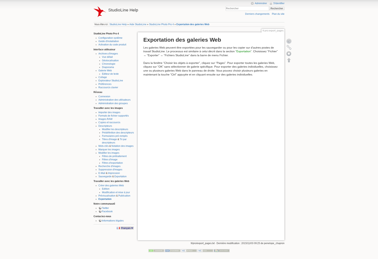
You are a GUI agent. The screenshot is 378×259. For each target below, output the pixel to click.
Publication (124, 195)
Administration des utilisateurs (114, 99)
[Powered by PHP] (173, 250)
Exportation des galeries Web (192, 24)
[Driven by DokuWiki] (222, 250)
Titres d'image (109, 139)
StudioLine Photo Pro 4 (161, 24)
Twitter (105, 208)
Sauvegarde (105, 176)
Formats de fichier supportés (113, 115)
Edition (105, 188)
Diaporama (108, 67)
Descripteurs (105, 126)
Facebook (107, 211)
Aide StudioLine (137, 24)
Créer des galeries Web (111, 185)
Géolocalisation (110, 60)
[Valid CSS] (205, 250)
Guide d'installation (108, 41)
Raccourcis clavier (108, 87)
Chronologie (108, 63)
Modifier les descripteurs (115, 129)
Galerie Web (105, 70)
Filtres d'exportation (112, 163)
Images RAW (105, 119)
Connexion (104, 96)
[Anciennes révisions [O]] (289, 41)
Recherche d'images (109, 166)
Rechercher (277, 8)
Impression (114, 173)
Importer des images (109, 112)
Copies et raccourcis (109, 122)
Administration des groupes (113, 103)
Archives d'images (108, 53)
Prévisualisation (107, 195)
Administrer (261, 3)
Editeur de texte (110, 74)
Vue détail (107, 57)
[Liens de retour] (289, 47)
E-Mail (101, 173)
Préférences (104, 84)
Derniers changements (257, 14)
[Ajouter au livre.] (289, 54)
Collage (102, 77)
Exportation (120, 176)
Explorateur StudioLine (110, 80)
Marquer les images (109, 149)
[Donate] (156, 250)
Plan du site (278, 14)
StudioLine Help (118, 24)
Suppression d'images (110, 169)
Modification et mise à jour (116, 192)
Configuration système (110, 38)
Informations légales (113, 220)
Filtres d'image (110, 159)
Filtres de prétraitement (114, 156)
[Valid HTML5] (189, 250)
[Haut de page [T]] (289, 60)
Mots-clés (103, 146)
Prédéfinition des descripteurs (118, 132)
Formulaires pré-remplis (115, 136)
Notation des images (122, 146)
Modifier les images (108, 153)
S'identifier (278, 3)
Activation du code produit (112, 44)
